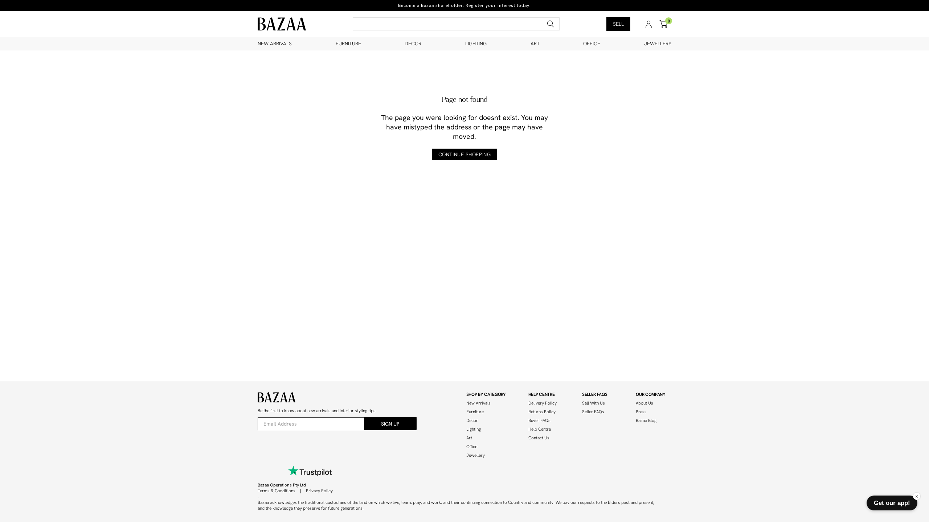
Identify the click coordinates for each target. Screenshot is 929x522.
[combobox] (456, 23)
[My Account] (648, 24)
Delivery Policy (542, 403)
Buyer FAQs (539, 420)
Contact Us (538, 438)
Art (535, 43)
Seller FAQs (593, 412)
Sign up (390, 423)
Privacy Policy (319, 491)
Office (591, 43)
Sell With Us (593, 403)
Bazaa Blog (646, 420)
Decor (413, 43)
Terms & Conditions (276, 491)
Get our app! (892, 502)
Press (641, 412)
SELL (618, 24)
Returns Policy (542, 412)
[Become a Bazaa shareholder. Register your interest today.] (464, 5)
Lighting (476, 43)
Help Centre (539, 429)
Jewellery (657, 43)
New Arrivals (275, 43)
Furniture (348, 43)
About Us (644, 403)
